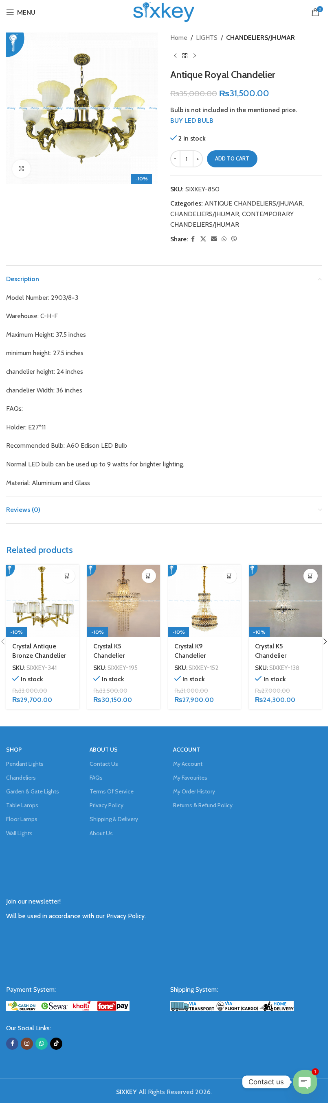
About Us (101, 833)
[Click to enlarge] (21, 169)
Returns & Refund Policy (203, 805)
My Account (187, 763)
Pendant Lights (25, 763)
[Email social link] (214, 239)
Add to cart (232, 158)
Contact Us (104, 763)
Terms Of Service (112, 791)
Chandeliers (21, 777)
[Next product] (195, 56)
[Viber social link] (234, 239)
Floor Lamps (21, 819)
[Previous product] (175, 56)
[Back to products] (185, 56)
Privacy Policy (106, 805)
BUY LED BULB (191, 120)
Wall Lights (19, 833)
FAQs (96, 777)
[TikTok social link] (56, 1044)
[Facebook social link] (193, 239)
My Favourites (190, 777)
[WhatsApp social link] (224, 239)
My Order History (194, 791)
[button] (68, 576)
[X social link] (203, 239)
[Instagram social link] (27, 1044)
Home (178, 37)
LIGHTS (207, 37)
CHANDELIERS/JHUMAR (260, 37)
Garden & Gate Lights (32, 791)
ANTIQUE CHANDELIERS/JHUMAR (253, 203)
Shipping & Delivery (114, 819)
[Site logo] (164, 11)
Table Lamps (22, 805)
